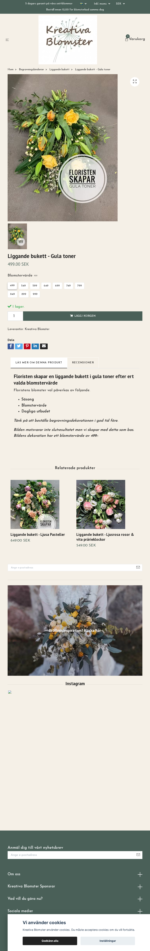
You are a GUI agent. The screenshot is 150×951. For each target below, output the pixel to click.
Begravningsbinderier (31, 69)
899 (23, 294)
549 (23, 285)
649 (46, 285)
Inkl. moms (100, 3)
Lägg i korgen (85, 316)
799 (79, 285)
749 (68, 285)
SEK (119, 3)
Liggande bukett (59, 69)
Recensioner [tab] (83, 362)
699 (57, 285)
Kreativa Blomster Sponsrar (31, 886)
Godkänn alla (50, 940)
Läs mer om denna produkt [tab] (38, 362)
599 (34, 285)
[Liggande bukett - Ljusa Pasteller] (42, 504)
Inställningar (108, 940)
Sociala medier (20, 911)
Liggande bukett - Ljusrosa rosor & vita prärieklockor (105, 537)
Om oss (14, 874)
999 (35, 294)
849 (12, 294)
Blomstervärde (22, 275)
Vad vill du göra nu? (25, 899)
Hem (10, 69)
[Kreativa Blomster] (67, 39)
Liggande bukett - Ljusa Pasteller (38, 534)
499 (12, 285)
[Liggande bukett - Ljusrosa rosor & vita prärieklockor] (107, 504)
